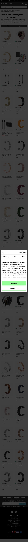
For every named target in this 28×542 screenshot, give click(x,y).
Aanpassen (13, 288)
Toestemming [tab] (5, 256)
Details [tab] (14, 256)
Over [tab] (23, 256)
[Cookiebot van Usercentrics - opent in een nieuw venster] (19, 252)
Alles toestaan (14, 283)
